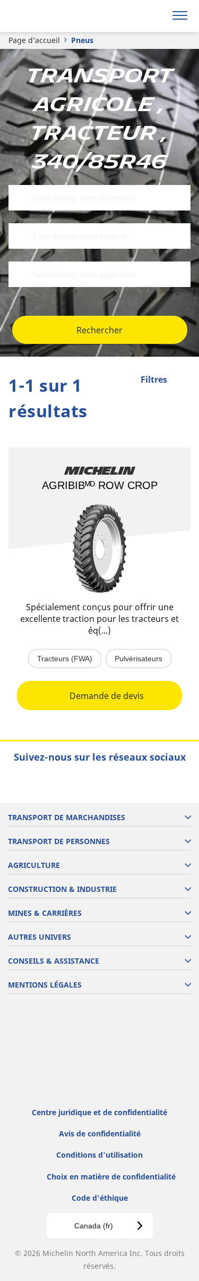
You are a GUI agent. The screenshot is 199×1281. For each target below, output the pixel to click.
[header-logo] (50, 16)
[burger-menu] (180, 16)
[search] (154, 16)
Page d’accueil (34, 40)
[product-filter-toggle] (183, 381)
